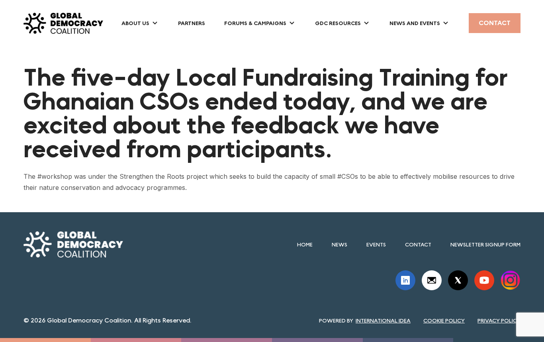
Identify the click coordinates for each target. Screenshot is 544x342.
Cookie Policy (444, 320)
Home (305, 244)
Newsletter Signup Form (485, 244)
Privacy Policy (499, 320)
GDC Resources (338, 23)
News (339, 244)
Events (376, 244)
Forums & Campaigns (255, 23)
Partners (191, 23)
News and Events (414, 23)
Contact (495, 23)
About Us (135, 23)
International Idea (383, 320)
